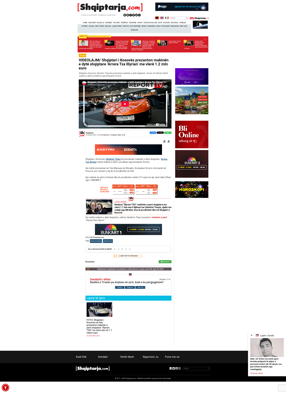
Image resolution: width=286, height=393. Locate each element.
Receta (144, 26)
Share (154, 132)
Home (85, 23)
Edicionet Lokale (95, 23)
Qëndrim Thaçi (113, 159)
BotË (160, 23)
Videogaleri (174, 26)
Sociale (91, 26)
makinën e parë (159, 217)
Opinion (182, 23)
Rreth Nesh (127, 356)
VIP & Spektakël (135, 26)
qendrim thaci (108, 241)
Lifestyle (126, 26)
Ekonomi (132, 23)
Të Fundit (85, 26)
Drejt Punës (99, 26)
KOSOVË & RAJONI (150, 23)
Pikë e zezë (183, 26)
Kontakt (103, 356)
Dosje (158, 26)
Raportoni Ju (150, 356)
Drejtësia (130, 287)
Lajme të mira (117, 26)
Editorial (174, 23)
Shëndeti (124, 23)
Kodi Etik (81, 356)
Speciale (108, 26)
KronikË (108, 23)
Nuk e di (140, 287)
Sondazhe (134, 30)
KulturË (166, 23)
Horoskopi (151, 26)
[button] (5, 387)
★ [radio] (114, 249)
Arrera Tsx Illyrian (96, 241)
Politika (119, 287)
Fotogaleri (165, 26)
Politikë (116, 23)
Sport (139, 23)
